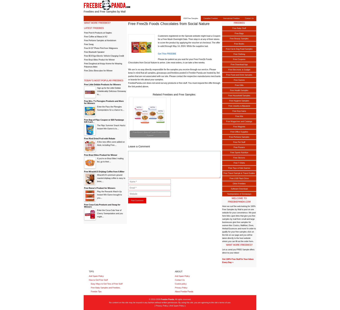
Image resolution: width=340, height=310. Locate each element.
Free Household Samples (239, 95)
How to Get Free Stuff (98, 280)
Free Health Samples (239, 90)
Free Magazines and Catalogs (239, 121)
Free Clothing (239, 54)
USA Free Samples (190, 18)
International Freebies (231, 18)
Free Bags (239, 33)
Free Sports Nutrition (239, 152)
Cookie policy (181, 284)
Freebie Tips (96, 291)
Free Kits (239, 116)
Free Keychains (239, 111)
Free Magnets (239, 126)
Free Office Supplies (239, 132)
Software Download (239, 189)
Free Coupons (239, 59)
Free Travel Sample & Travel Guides (239, 173)
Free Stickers (239, 158)
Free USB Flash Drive (239, 178)
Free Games (239, 80)
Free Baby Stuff (239, 28)
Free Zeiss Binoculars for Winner (98, 70)
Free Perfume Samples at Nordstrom (100, 40)
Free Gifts (239, 85)
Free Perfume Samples (239, 137)
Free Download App (239, 64)
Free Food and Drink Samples (239, 75)
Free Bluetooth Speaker (94, 52)
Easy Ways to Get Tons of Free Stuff (106, 284)
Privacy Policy (181, 288)
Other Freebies (239, 183)
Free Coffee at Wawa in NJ (95, 36)
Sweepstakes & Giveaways (239, 194)
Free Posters (239, 147)
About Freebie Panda (184, 291)
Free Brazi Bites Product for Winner (99, 60)
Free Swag (89, 44)
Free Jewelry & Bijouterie (239, 106)
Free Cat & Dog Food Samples (239, 49)
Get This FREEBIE (167, 54)
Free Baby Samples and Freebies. (105, 288)
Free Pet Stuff (239, 142)
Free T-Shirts (239, 163)
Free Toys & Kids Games (239, 168)
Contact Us (249, 18)
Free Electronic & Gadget (239, 70)
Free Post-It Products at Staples (98, 33)
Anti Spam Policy (96, 276)
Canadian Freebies (210, 18)
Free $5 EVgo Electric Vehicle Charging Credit (104, 56)
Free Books (239, 44)
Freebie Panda (167, 299)
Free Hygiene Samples (239, 101)
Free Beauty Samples (239, 38)
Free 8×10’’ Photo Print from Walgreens (101, 48)
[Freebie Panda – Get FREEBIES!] (107, 5)
